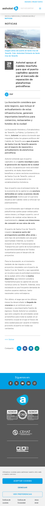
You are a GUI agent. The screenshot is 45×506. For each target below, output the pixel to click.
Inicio (7, 16)
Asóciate (28, 2)
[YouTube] (22, 383)
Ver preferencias (22, 494)
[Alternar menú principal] (40, 8)
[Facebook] (10, 383)
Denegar (22, 487)
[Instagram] (34, 383)
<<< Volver (9, 339)
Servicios (15, 16)
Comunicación (27, 16)
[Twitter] (16, 383)
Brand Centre (38, 2)
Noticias (8, 18)
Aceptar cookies (22, 481)
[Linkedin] (28, 383)
